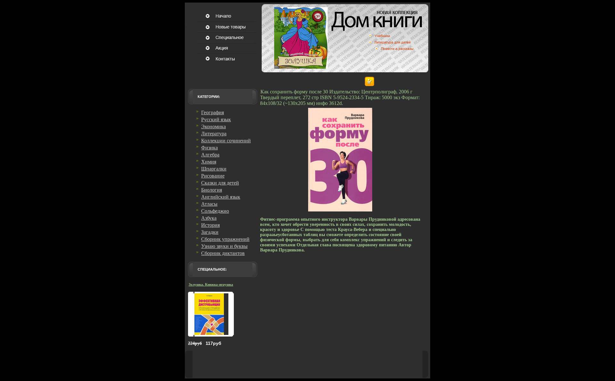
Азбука (209, 218)
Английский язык (220, 197)
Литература (213, 133)
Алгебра (210, 154)
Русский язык (216, 119)
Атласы (209, 204)
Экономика (213, 126)
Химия (208, 161)
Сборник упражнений (225, 239)
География (212, 112)
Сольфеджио (215, 211)
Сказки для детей (220, 183)
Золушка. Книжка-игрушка (211, 284)
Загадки (209, 232)
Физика (209, 147)
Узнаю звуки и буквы (224, 246)
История (210, 225)
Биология (211, 190)
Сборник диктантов (223, 253)
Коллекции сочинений (226, 140)
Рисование (213, 176)
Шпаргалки (213, 168)
